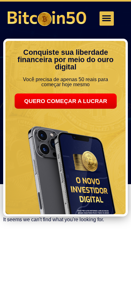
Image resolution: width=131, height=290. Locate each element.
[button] (107, 18)
